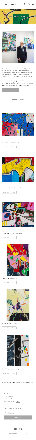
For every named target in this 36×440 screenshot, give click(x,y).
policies (18, 401)
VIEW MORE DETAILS (9, 147)
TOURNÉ (15, 433)
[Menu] (33, 4)
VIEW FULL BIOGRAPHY (11, 90)
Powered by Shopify (22, 433)
